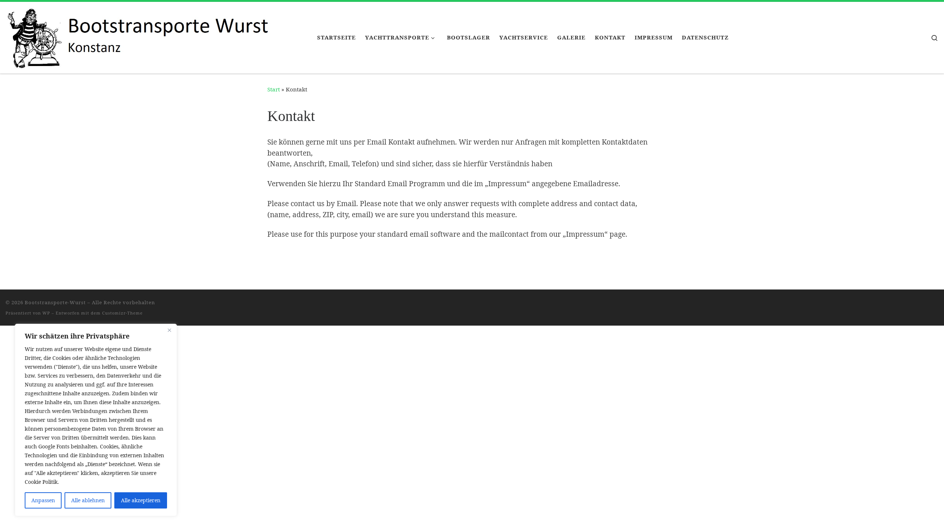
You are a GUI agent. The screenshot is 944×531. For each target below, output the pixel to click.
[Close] (169, 330)
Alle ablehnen (88, 500)
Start (273, 89)
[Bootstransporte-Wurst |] (156, 36)
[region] (96, 420)
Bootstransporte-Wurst (55, 302)
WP (46, 313)
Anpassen (43, 500)
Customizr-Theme (122, 313)
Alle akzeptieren (140, 500)
